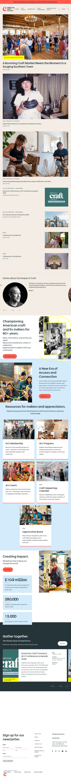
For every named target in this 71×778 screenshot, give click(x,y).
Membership (31, 9)
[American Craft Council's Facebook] (53, 751)
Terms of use (27, 772)
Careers (37, 740)
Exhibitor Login (38, 756)
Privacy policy (7, 772)
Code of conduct (38, 772)
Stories (16, 9)
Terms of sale (17, 772)
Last (16, 750)
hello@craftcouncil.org (58, 734)
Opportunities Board (51, 9)
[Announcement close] (67, 2)
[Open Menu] (67, 9)
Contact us (38, 744)
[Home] (8, 9)
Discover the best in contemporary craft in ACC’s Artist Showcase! (35, 2)
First (4, 750)
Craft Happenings (41, 9)
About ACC (38, 733)
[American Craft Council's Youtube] (63, 751)
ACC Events (23, 9)
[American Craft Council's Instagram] (56, 751)
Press (36, 737)
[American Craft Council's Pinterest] (60, 751)
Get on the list (8, 761)
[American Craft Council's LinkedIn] (66, 751)
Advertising (39, 747)
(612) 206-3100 (55, 738)
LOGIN (63, 9)
